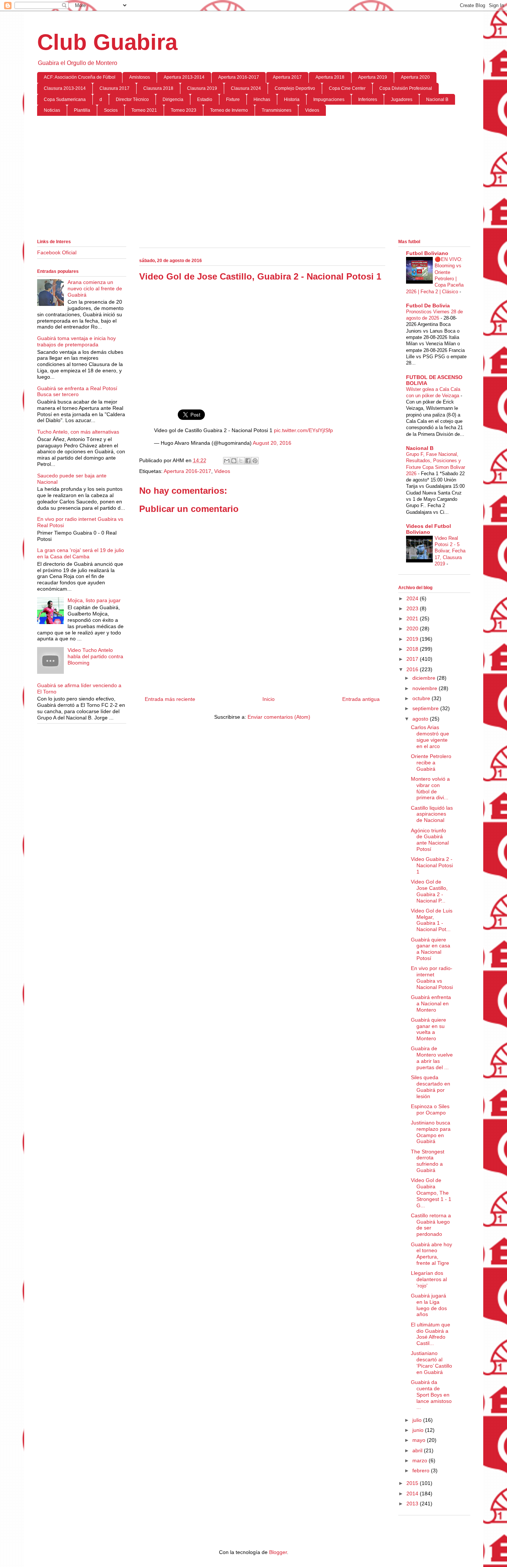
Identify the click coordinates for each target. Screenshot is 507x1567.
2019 (413, 639)
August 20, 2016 (272, 443)
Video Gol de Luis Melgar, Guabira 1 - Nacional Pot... (431, 920)
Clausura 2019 (202, 88)
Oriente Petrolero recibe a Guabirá (431, 762)
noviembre (425, 688)
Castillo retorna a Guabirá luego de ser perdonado (431, 1224)
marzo (420, 1460)
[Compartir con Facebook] (248, 460)
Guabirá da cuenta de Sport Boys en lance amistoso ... (431, 1394)
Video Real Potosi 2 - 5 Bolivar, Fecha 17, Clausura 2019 (450, 551)
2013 (413, 1503)
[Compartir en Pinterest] (255, 460)
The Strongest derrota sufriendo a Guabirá (427, 1161)
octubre (422, 698)
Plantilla (82, 110)
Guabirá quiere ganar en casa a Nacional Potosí (430, 949)
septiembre (426, 708)
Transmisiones (276, 110)
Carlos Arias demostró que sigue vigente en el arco (430, 736)
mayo (419, 1440)
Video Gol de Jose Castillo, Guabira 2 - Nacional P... (429, 891)
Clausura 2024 (246, 88)
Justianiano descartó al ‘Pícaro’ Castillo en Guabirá (431, 1362)
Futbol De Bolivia (428, 305)
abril (418, 1450)
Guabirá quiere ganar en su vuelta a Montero (428, 1029)
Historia (292, 99)
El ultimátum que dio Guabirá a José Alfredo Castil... (430, 1334)
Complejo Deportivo (295, 88)
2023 (413, 608)
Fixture (233, 99)
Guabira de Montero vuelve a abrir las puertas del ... (432, 1057)
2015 (413, 1483)
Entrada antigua (361, 699)
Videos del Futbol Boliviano (428, 529)
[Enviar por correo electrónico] (226, 460)
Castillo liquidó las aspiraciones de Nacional (432, 814)
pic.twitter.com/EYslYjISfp (303, 430)
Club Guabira (107, 42)
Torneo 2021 (144, 110)
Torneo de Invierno (229, 110)
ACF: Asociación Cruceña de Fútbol (79, 77)
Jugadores (401, 99)
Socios (111, 110)
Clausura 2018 (158, 88)
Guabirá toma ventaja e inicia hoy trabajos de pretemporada (76, 341)
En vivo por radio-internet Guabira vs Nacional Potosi (432, 977)
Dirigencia (173, 99)
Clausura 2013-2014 (65, 88)
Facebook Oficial (56, 252)
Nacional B (437, 99)
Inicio (268, 699)
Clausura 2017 (114, 88)
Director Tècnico (132, 99)
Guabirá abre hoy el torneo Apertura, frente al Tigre (431, 1253)
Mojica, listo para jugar (94, 600)
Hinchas (262, 99)
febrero (421, 1470)
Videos (312, 110)
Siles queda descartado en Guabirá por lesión (430, 1086)
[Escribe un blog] (234, 460)
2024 (413, 598)
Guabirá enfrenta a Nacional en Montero (431, 1003)
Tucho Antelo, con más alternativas (78, 432)
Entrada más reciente (170, 699)
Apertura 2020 (415, 77)
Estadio (204, 99)
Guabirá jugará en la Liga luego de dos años (429, 1305)
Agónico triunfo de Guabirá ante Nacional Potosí (430, 839)
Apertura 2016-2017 (238, 77)
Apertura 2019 (372, 77)
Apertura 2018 (329, 77)
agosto (421, 719)
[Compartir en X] (241, 460)
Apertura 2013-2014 (184, 77)
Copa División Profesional (405, 88)
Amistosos (139, 77)
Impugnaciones (328, 99)
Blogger (278, 1552)
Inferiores (367, 99)
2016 (413, 669)
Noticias (52, 110)
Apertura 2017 (287, 77)
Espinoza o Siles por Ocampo (430, 1109)
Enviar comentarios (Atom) (279, 717)
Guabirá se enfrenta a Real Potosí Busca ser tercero (77, 391)
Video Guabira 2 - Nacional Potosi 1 (432, 865)
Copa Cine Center (347, 88)
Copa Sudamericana (65, 99)
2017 (413, 659)
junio (418, 1430)
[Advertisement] (253, 179)
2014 (413, 1493)
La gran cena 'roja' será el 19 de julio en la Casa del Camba (80, 553)
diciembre (424, 678)
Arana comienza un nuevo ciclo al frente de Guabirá (95, 288)
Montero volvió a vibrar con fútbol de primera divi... (430, 788)
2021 (413, 618)
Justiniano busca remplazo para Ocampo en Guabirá (431, 1132)
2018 (413, 649)
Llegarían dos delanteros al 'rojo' (429, 1279)
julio (417, 1420)
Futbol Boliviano (427, 253)
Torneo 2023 (183, 110)
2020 (413, 628)
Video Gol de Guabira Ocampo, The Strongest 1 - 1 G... (431, 1192)
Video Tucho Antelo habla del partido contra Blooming (95, 656)
